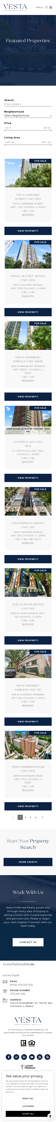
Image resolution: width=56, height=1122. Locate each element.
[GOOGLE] (47, 1057)
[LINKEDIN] (24, 1057)
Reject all (28, 1098)
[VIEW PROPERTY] (28, 228)
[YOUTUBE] (32, 1057)
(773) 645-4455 (17, 993)
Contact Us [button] (28, 942)
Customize (28, 1106)
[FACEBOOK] (8, 1057)
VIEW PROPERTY (28, 231)
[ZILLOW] (40, 1057)
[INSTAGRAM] (16, 1057)
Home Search (28, 862)
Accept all (28, 1114)
